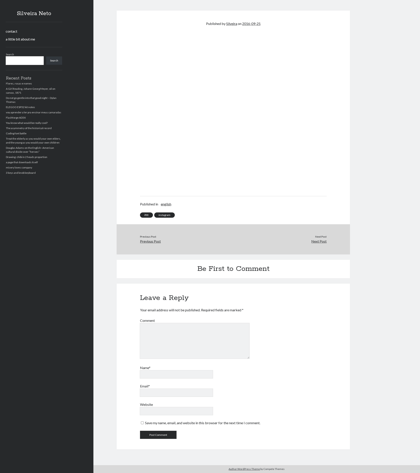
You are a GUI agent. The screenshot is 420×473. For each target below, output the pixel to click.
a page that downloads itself (22, 162)
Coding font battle (16, 133)
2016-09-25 (251, 23)
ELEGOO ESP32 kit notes (20, 107)
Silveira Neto (34, 13)
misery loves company (19, 167)
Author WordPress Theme (244, 469)
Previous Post (150, 241)
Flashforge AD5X (16, 117)
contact (11, 31)
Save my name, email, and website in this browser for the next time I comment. (202, 423)
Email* (145, 386)
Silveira (231, 23)
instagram (164, 215)
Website (146, 404)
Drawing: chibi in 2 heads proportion (26, 157)
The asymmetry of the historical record (29, 128)
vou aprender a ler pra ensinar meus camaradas (33, 112)
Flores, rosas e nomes (19, 83)
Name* (145, 368)
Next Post (319, 241)
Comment (147, 320)
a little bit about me (20, 39)
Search (10, 54)
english (166, 204)
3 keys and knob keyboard (21, 172)
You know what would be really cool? (27, 122)
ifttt (146, 215)
